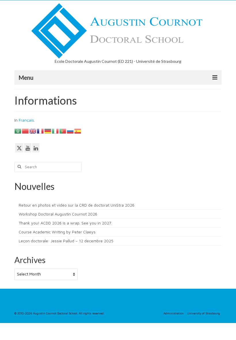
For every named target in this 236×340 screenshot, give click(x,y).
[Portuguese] (63, 130)
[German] (48, 130)
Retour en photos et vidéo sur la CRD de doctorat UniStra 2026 (76, 205)
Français (26, 120)
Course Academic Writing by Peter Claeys (57, 231)
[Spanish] (78, 130)
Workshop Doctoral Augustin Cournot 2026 (58, 213)
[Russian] (70, 130)
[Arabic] (18, 130)
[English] (33, 130)
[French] (40, 130)
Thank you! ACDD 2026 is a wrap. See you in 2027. (65, 222)
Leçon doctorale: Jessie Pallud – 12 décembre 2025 (66, 240)
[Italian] (55, 130)
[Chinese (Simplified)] (25, 130)
